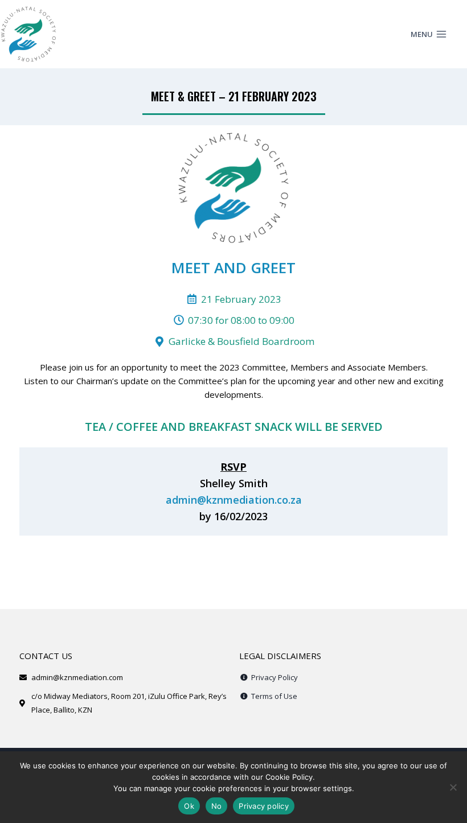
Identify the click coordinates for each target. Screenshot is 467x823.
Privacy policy (264, 805)
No (216, 805)
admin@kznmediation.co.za (234, 500)
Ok (189, 805)
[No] (452, 787)
